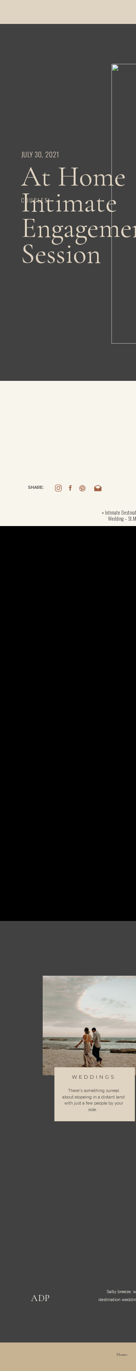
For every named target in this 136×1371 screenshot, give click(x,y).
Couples (34, 200)
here (73, 425)
